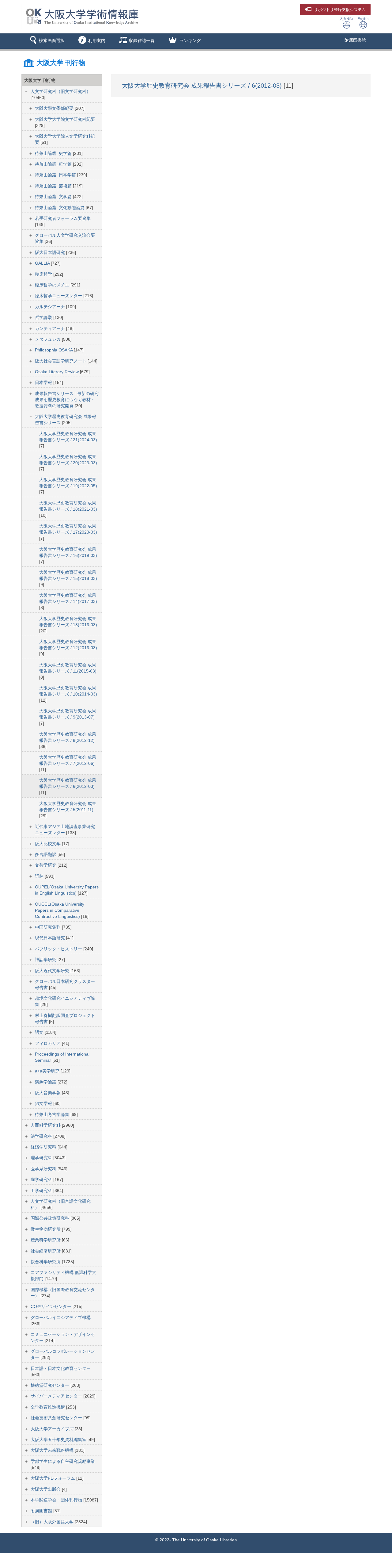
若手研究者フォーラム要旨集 (63, 218)
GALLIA (43, 263)
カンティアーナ (50, 328)
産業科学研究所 (46, 1239)
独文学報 (44, 1103)
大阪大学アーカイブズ (53, 1428)
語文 (40, 1032)
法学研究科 (42, 1136)
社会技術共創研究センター (57, 1417)
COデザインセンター (52, 1306)
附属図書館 (355, 40)
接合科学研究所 (46, 1261)
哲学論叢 (44, 317)
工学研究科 (42, 1190)
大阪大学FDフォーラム (53, 1478)
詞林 (40, 876)
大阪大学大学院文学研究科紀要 (65, 119)
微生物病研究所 (46, 1229)
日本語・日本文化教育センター (61, 1368)
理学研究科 (42, 1157)
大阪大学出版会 (46, 1489)
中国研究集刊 (48, 927)
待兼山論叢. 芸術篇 (54, 185)
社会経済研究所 (46, 1250)
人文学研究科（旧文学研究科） (61, 91)
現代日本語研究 (50, 937)
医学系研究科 (44, 1168)
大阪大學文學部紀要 (55, 108)
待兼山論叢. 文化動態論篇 (60, 207)
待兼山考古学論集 (52, 1114)
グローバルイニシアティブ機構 (61, 1317)
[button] (46, 41)
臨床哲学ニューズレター (59, 295)
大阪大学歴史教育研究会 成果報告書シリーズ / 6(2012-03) (203, 85)
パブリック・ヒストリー (59, 948)
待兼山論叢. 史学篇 (54, 153)
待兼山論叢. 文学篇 (54, 196)
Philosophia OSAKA (54, 349)
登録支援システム (340, 10)
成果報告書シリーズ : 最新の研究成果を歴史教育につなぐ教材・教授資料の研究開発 (67, 399)
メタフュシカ (48, 339)
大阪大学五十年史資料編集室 (59, 1439)
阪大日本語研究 (50, 252)
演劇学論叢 (46, 1081)
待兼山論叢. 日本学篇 (56, 174)
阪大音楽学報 (48, 1092)
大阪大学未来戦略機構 (53, 1450)
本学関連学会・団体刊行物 (57, 1499)
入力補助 (346, 19)
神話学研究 (46, 959)
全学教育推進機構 (48, 1407)
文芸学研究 (46, 865)
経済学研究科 (44, 1147)
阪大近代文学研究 (52, 970)
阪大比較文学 (48, 843)
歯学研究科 (42, 1179)
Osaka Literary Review (57, 371)
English (363, 19)
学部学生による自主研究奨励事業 (63, 1461)
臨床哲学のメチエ (52, 284)
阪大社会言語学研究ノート (61, 361)
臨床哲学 (44, 274)
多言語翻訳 (46, 854)
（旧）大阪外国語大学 (53, 1521)
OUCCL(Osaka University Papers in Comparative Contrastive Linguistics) (59, 910)
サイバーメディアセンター (57, 1396)
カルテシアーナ (50, 306)
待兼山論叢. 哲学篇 (54, 164)
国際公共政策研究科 (50, 1218)
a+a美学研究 (48, 1070)
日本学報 (44, 382)
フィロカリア (48, 1043)
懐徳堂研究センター (50, 1385)
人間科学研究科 (46, 1125)
